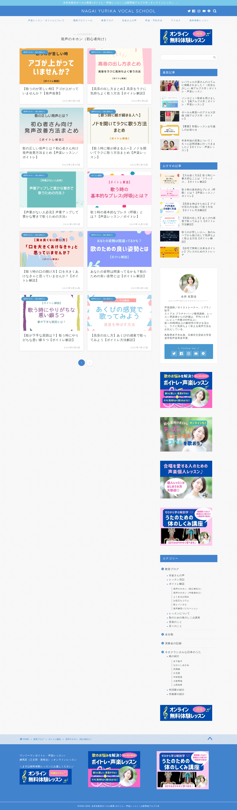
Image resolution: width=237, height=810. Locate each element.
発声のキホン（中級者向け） (188, 593)
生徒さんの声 (129, 20)
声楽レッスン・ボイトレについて (46, 20)
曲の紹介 (174, 656)
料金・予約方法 (153, 20)
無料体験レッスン (199, 20)
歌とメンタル (180, 604)
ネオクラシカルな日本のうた (183, 652)
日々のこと (175, 626)
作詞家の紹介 (177, 689)
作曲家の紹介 (177, 694)
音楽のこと (175, 622)
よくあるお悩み (181, 597)
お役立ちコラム (181, 600)
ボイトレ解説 (177, 584)
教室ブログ (107, 20)
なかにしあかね (181, 665)
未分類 (169, 634)
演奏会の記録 (173, 643)
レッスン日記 (177, 579)
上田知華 (177, 685)
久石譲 (176, 673)
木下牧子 (177, 661)
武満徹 (176, 669)
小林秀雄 (177, 681)
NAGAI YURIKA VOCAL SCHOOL (118, 11)
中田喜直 (177, 677)
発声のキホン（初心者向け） (188, 589)
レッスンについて (179, 613)
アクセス (176, 20)
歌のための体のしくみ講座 (184, 617)
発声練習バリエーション (185, 608)
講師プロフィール (83, 20)
